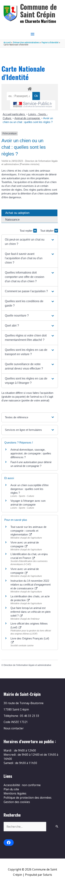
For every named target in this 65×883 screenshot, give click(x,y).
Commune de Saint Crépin (38, 10)
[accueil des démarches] (29, 88)
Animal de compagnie (27, 118)
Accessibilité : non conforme (22, 785)
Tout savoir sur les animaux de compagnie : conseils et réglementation (28, 530)
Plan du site (11, 789)
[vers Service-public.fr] (32, 104)
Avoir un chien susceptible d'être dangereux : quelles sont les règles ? (29, 489)
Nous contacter (14, 728)
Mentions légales (15, 793)
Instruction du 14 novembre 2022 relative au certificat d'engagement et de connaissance (30, 584)
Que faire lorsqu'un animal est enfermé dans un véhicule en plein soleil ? (30, 611)
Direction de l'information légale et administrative (27, 665)
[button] (29, 242)
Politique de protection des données (27, 798)
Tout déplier (47, 230)
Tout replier (26, 230)
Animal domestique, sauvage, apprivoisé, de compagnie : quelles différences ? (30, 453)
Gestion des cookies (17, 802)
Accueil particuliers (14, 114)
